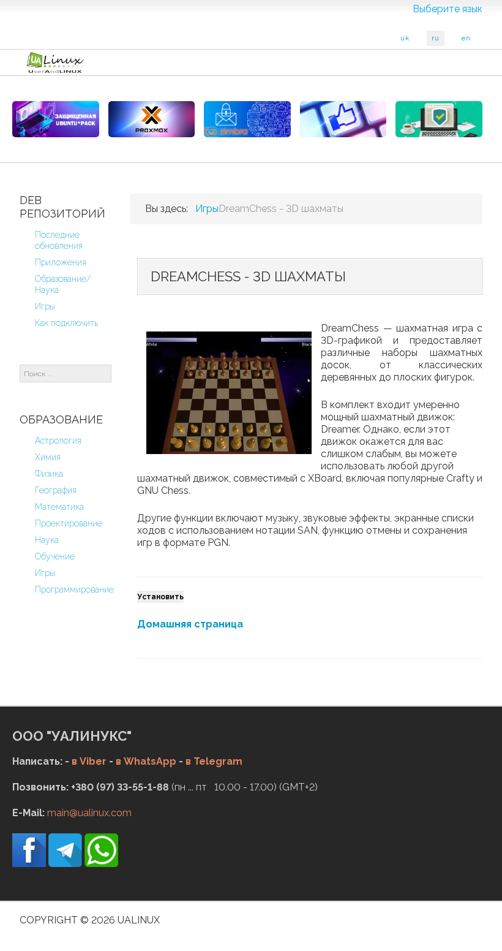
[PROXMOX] (151, 119)
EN (466, 38)
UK (405, 38)
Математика (59, 507)
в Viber (89, 761)
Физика (49, 474)
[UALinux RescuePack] (438, 119)
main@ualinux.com (89, 813)
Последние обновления (59, 240)
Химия (48, 457)
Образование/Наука (63, 284)
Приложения (60, 262)
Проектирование (68, 523)
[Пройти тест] (343, 119)
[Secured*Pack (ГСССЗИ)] (55, 119)
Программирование (74, 589)
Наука (47, 540)
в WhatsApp (146, 761)
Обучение (55, 556)
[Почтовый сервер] (247, 119)
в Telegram (213, 761)
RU (436, 38)
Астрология (58, 440)
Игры (45, 306)
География (56, 490)
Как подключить (66, 323)
